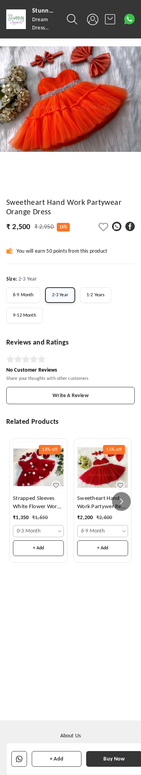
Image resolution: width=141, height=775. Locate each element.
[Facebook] (130, 226)
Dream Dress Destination (45, 28)
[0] (110, 19)
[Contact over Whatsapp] (129, 19)
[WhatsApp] (116, 226)
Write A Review (70, 396)
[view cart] (110, 19)
